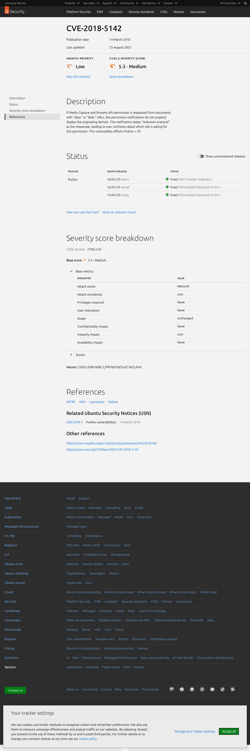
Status (13, 104)
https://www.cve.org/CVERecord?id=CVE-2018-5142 (102, 449)
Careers (106, 689)
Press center (150, 689)
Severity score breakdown (27, 110)
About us (72, 689)
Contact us (15, 690)
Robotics (11, 545)
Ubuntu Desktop (16, 573)
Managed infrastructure (22, 526)
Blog (118, 689)
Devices (142, 648)
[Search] (245, 3)
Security (10, 601)
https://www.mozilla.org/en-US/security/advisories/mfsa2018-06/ (111, 443)
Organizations (76, 573)
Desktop (72, 629)
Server (86, 629)
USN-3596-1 (74, 422)
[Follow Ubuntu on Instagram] (203, 690)
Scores (80, 354)
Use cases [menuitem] (89, 3)
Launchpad (96, 402)
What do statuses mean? (119, 212)
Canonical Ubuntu (15, 3)
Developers (97, 573)
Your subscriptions (79, 639)
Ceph (8, 507)
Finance (138, 667)
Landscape (12, 611)
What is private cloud (119, 592)
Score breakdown (121, 76)
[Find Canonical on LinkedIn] (193, 690)
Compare (105, 611)
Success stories (92, 564)
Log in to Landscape (152, 611)
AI (67, 657)
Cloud (9, 592)
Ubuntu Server (15, 582)
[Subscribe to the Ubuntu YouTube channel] (213, 690)
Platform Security (78, 11)
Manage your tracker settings (194, 731)
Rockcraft (196, 620)
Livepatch (115, 11)
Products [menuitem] (70, 3)
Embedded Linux (95, 554)
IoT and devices (183, 657)
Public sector (111, 667)
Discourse (139, 639)
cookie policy (88, 738)
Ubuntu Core (14, 564)
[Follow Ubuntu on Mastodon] (172, 690)
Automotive (74, 667)
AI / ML (10, 536)
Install (70, 498)
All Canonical (228, 3)
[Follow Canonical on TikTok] (223, 690)
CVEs (163, 11)
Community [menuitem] (127, 3)
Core (108, 629)
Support (84, 498)
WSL (98, 629)
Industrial (92, 667)
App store (73, 554)
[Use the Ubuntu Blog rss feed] (233, 690)
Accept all (229, 731)
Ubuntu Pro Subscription (83, 648)
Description (17, 98)
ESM (100, 11)
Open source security (154, 657)
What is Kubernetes (80, 517)
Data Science (94, 536)
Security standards (141, 11)
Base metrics (85, 271)
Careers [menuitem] (168, 3)
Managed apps (76, 526)
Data (75, 657)
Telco (126, 667)
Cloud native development (215, 657)
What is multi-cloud (183, 592)
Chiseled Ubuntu (109, 620)
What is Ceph (75, 507)
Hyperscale (74, 582)
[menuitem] (230, 3)
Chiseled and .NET (137, 620)
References (17, 117)
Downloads (13, 629)
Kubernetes (13, 517)
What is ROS (91, 545)
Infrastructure (91, 657)
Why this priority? (78, 76)
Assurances (198, 11)
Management (120, 554)
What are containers (80, 620)
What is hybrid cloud (152, 592)
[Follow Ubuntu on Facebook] (182, 690)
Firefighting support (163, 639)
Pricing (123, 639)
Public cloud (208, 592)
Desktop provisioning (118, 648)
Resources (144, 517)
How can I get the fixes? (82, 212)
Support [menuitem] (107, 3)
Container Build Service (170, 620)
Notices (179, 11)
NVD (82, 402)
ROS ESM (72, 545)
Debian (113, 402)
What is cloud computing (83, 592)
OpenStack (13, 498)
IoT (7, 554)
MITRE (70, 402)
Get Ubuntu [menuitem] (149, 3)
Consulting (112, 507)
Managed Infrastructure (120, 657)
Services (112, 564)
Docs (127, 507)
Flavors (114, 573)
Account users (105, 639)
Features (72, 564)
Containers (12, 620)
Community (112, 545)
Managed (95, 507)
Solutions (11, 657)
